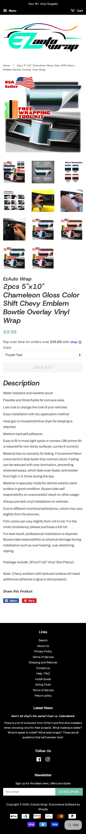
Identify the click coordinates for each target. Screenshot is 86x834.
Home (6, 65)
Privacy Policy (43, 651)
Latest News (43, 708)
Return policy (43, 695)
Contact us (43, 668)
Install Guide (43, 679)
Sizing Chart (43, 684)
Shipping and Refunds (43, 662)
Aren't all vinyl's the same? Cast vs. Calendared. (43, 716)
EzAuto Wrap (38, 804)
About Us (43, 646)
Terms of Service (43, 657)
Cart (79, 11)
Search (43, 640)
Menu (12, 10)
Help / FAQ (43, 673)
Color (7, 347)
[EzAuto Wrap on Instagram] (47, 760)
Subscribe (69, 792)
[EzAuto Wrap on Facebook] (38, 760)
